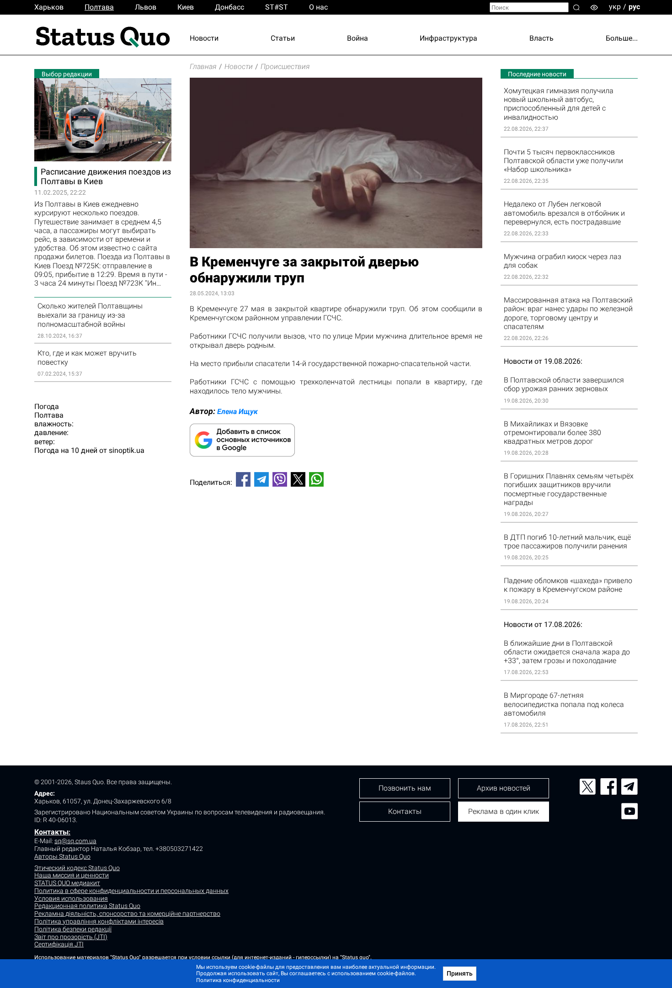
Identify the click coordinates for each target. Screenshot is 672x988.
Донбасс (229, 7)
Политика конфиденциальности (238, 980)
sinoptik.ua (126, 450)
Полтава (99, 7)
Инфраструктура (448, 38)
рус (634, 6)
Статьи (283, 38)
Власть (541, 38)
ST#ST (276, 7)
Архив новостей (503, 788)
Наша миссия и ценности (71, 875)
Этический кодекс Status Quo (77, 867)
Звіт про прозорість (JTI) (70, 936)
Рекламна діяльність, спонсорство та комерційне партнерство (127, 913)
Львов (145, 7)
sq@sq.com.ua (75, 841)
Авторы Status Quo (62, 856)
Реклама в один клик (503, 811)
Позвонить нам (405, 788)
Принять (460, 973)
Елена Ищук (237, 411)
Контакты (51, 832)
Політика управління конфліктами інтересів (99, 921)
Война (357, 38)
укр (615, 6)
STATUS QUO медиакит (67, 883)
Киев (185, 7)
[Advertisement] (336, 524)
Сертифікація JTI (59, 944)
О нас (318, 7)
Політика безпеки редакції (73, 929)
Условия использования (71, 898)
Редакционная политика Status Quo (87, 905)
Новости (204, 38)
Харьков (49, 7)
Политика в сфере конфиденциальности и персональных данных (131, 890)
